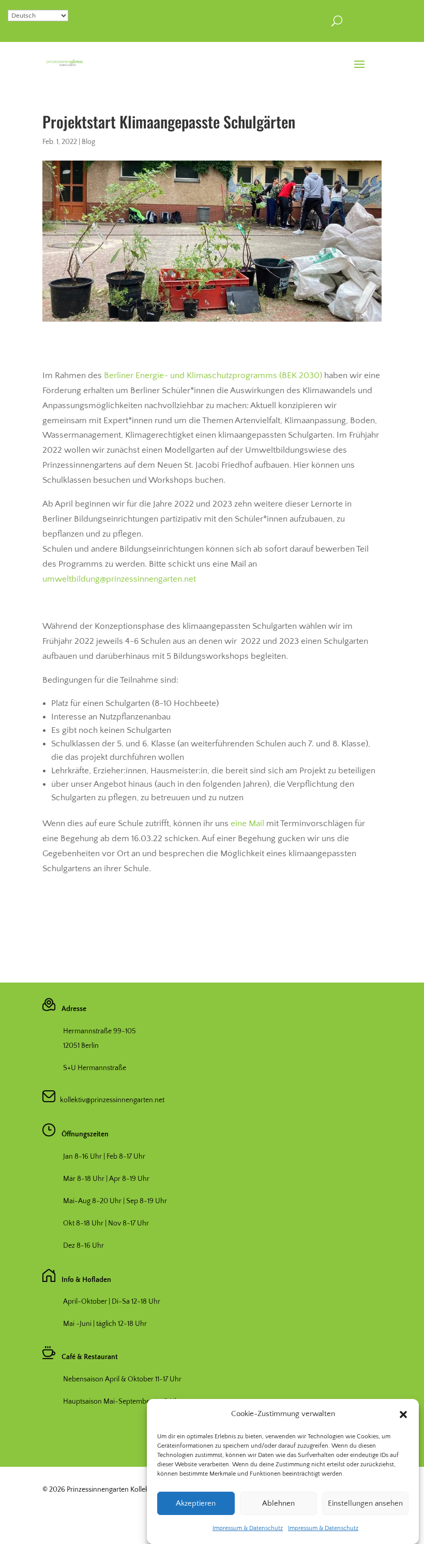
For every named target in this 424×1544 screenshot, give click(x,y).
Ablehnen (278, 1503)
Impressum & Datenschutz (248, 1528)
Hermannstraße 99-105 (99, 1031)
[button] (403, 1414)
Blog (88, 142)
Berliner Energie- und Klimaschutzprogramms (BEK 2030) (213, 375)
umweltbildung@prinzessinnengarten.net (119, 579)
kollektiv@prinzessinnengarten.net (109, 1100)
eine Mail (247, 823)
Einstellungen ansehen (365, 1503)
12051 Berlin (81, 1046)
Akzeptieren (196, 1503)
